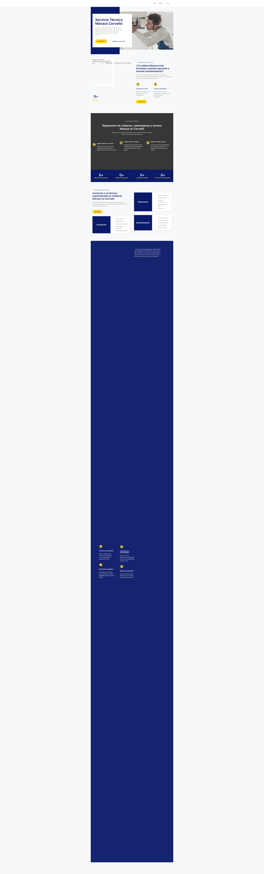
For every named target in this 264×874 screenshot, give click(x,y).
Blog (168, 3)
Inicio (155, 3)
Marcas (160, 3)
